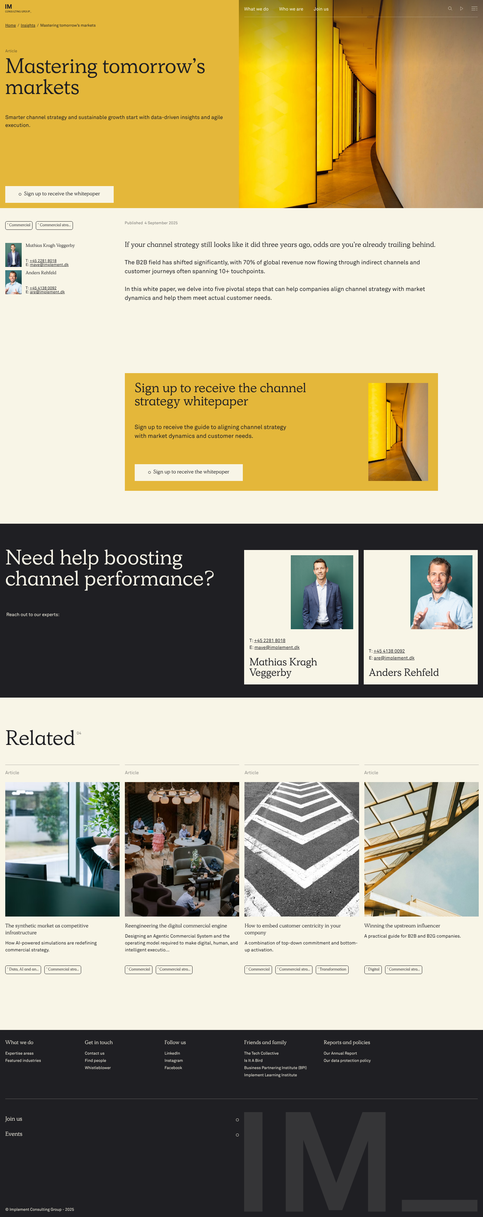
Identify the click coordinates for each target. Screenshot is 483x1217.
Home (10, 26)
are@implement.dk (47, 292)
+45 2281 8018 (43, 261)
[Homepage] (23, 8)
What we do (256, 9)
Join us (321, 9)
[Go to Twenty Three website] (461, 9)
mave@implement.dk (49, 265)
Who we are (291, 9)
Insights (28, 26)
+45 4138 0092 (43, 288)
